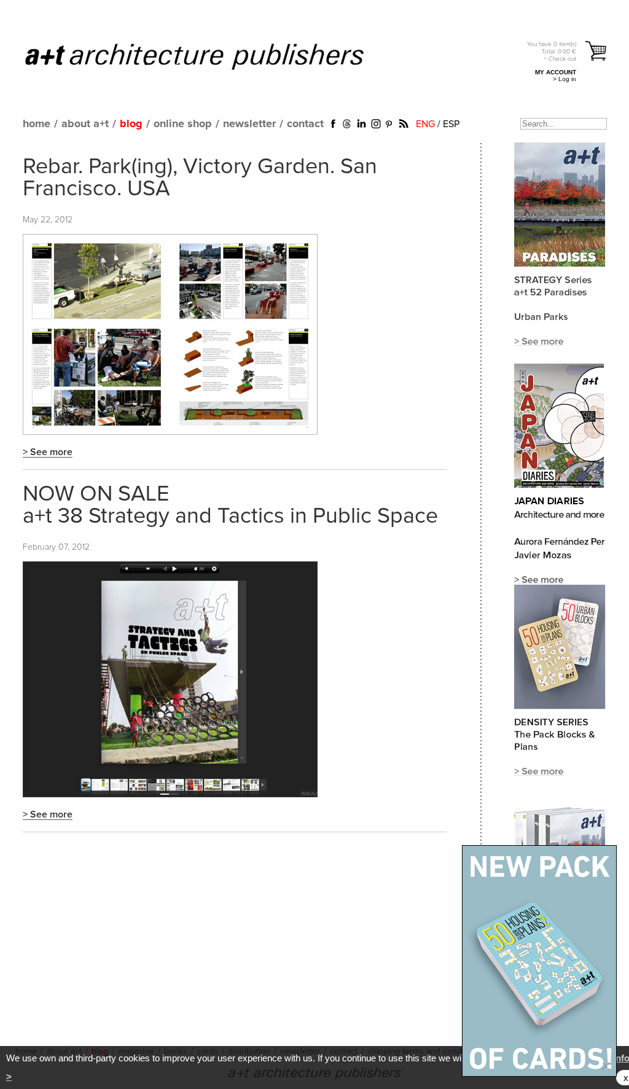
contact (305, 124)
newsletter (249, 124)
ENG (425, 124)
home (36, 124)
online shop (183, 124)
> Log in (564, 79)
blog (131, 124)
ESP (451, 124)
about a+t (85, 124)
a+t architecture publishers (210, 56)
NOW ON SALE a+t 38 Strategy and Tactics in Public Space (230, 505)
